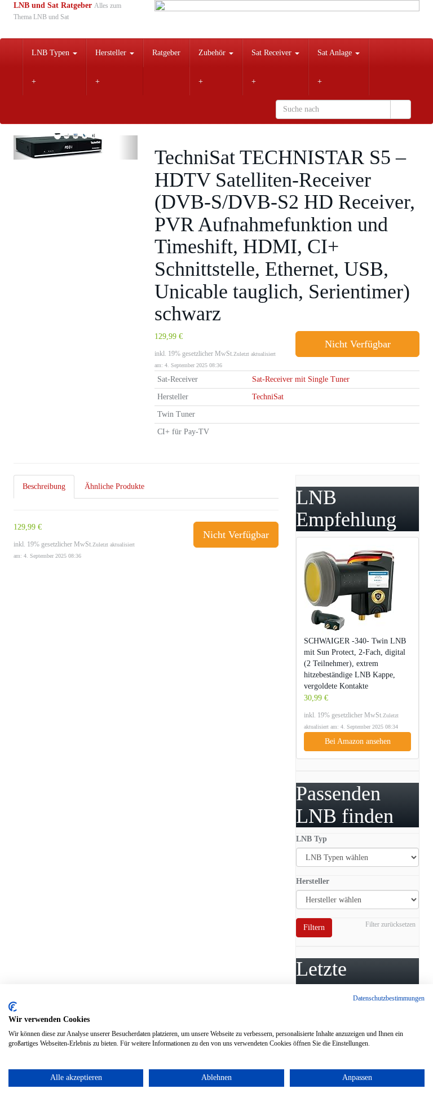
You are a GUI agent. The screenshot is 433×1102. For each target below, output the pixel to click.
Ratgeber (166, 53)
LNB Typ (311, 839)
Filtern (314, 927)
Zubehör (213, 53)
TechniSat (268, 397)
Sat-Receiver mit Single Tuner (301, 379)
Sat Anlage (335, 53)
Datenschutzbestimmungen (389, 998)
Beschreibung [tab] (44, 486)
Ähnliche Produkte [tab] (114, 486)
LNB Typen (52, 53)
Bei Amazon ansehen (358, 741)
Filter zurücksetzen (390, 924)
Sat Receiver (272, 53)
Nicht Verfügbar (358, 344)
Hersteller (112, 53)
